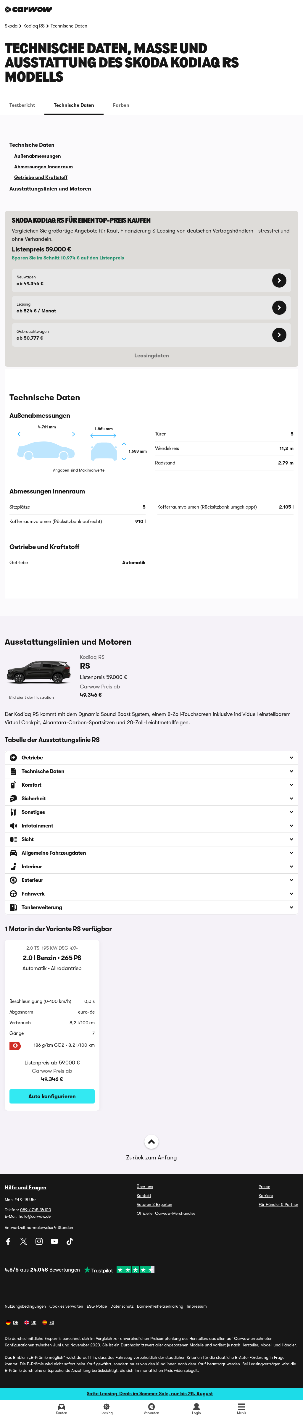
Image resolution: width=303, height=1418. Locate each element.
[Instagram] (40, 1243)
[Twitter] (24, 1243)
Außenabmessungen (37, 156)
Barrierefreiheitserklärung (160, 1306)
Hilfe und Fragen (25, 1187)
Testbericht (22, 105)
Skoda (11, 26)
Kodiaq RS (34, 26)
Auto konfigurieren (52, 1096)
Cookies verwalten (66, 1306)
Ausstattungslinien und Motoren (50, 189)
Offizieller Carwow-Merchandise (166, 1213)
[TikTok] (69, 1243)
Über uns (145, 1186)
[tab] (22, 105)
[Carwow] (28, 9)
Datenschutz (121, 1306)
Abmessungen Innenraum (43, 167)
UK (33, 1322)
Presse (264, 1186)
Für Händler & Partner (278, 1204)
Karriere (266, 1195)
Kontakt (144, 1195)
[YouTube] (55, 1243)
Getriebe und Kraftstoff (40, 177)
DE (15, 1322)
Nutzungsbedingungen (25, 1306)
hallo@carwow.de (35, 1216)
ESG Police (97, 1306)
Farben (121, 105)
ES (51, 1322)
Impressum (197, 1306)
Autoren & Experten (154, 1204)
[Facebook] (9, 1243)
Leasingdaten (151, 356)
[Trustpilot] (117, 1270)
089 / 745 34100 (35, 1209)
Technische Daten (74, 105)
